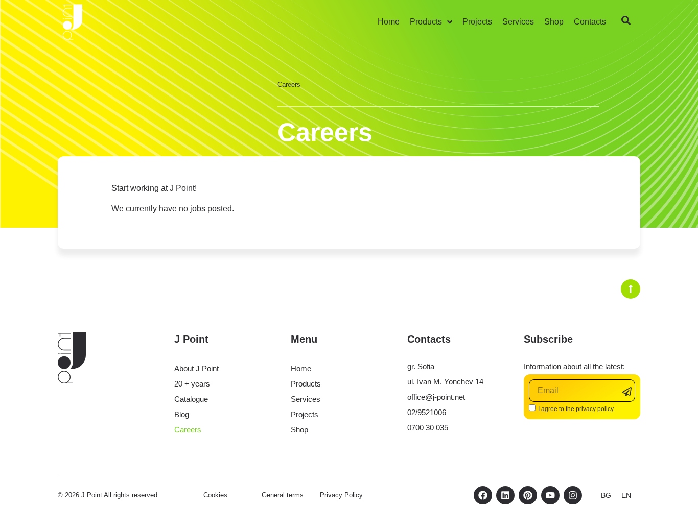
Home (301, 368)
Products (306, 383)
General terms (283, 495)
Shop (299, 429)
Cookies (215, 495)
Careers (187, 429)
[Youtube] (550, 495)
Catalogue (191, 399)
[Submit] (628, 391)
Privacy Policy (341, 495)
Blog (181, 414)
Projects (304, 414)
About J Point (196, 368)
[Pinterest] (528, 495)
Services (305, 399)
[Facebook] (483, 495)
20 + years (192, 383)
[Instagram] (573, 495)
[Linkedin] (505, 495)
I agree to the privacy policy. (576, 409)
